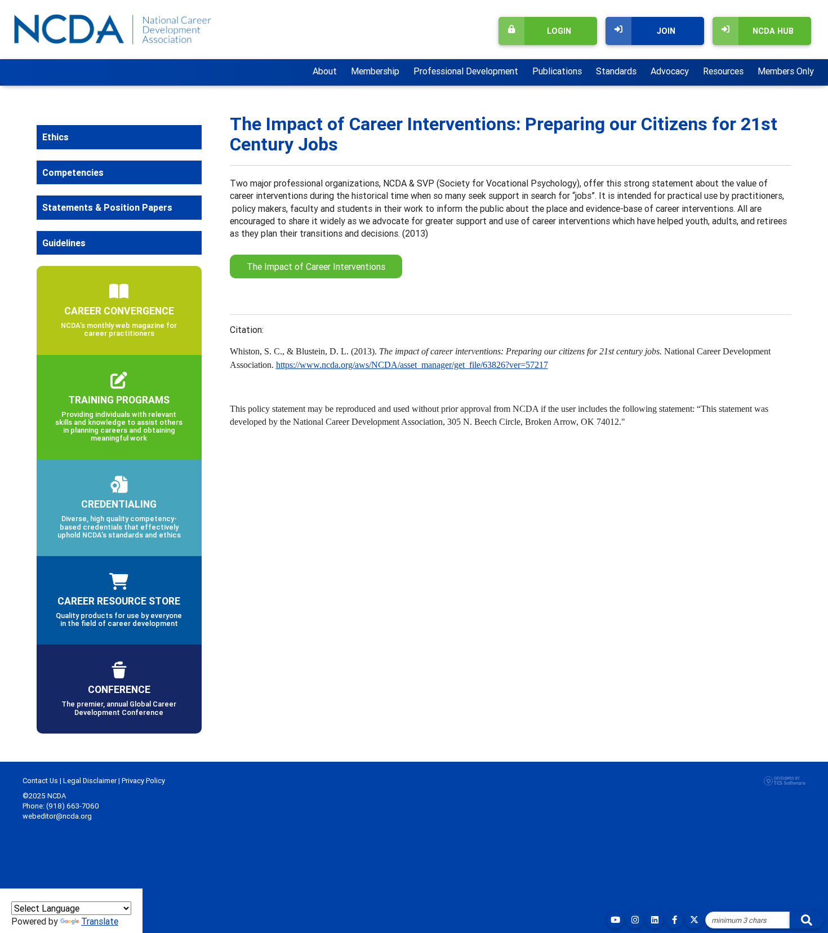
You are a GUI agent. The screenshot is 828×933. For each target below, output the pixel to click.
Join (666, 31)
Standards (616, 71)
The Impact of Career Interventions (316, 266)
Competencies (73, 172)
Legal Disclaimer (90, 780)
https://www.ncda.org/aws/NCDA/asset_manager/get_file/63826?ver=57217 (412, 365)
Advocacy (670, 71)
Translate (99, 921)
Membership (375, 71)
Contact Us (40, 780)
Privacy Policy (143, 780)
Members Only (786, 71)
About (325, 71)
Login (559, 31)
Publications (557, 71)
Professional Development (465, 71)
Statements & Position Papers (107, 207)
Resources (723, 71)
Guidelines (64, 242)
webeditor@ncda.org (57, 816)
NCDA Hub (773, 31)
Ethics (55, 137)
